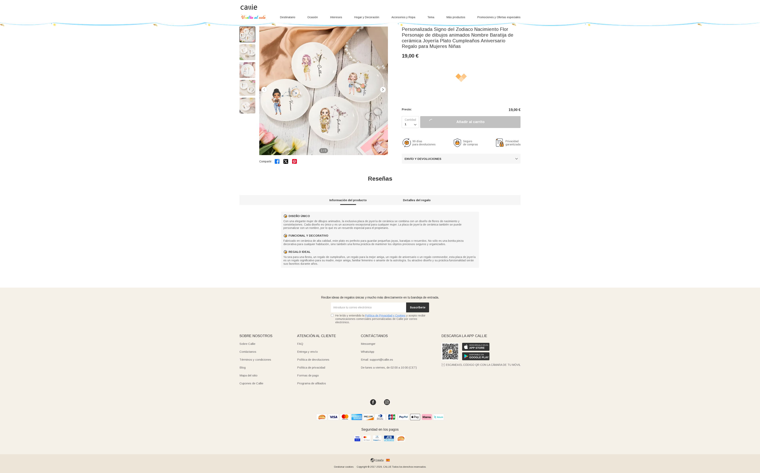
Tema (430, 17)
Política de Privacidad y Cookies (385, 315)
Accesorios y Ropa (403, 17)
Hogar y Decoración (366, 17)
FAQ (300, 343)
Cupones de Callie (251, 383)
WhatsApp (367, 351)
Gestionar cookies (343, 466)
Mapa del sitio (248, 375)
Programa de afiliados (311, 383)
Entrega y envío (307, 351)
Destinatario (287, 17)
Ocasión (312, 17)
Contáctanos (247, 351)
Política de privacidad (311, 367)
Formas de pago (308, 375)
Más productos (455, 17)
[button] (383, 90)
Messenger (368, 343)
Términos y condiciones (255, 359)
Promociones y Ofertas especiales (499, 17)
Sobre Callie (247, 343)
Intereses (336, 17)
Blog (242, 367)
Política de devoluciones (313, 359)
